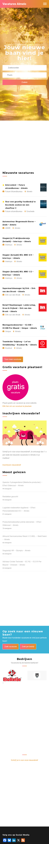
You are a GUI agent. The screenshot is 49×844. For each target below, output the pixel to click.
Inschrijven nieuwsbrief (12, 465)
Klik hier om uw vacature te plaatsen (17, 406)
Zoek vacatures (10, 646)
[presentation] (3, 682)
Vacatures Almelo (14, 3)
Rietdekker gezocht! (10, 496)
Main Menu (45, 4)
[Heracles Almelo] (37, 675)
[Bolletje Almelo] (12, 675)
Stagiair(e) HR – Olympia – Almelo (16, 550)
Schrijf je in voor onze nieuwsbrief (24, 760)
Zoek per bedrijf (28, 646)
